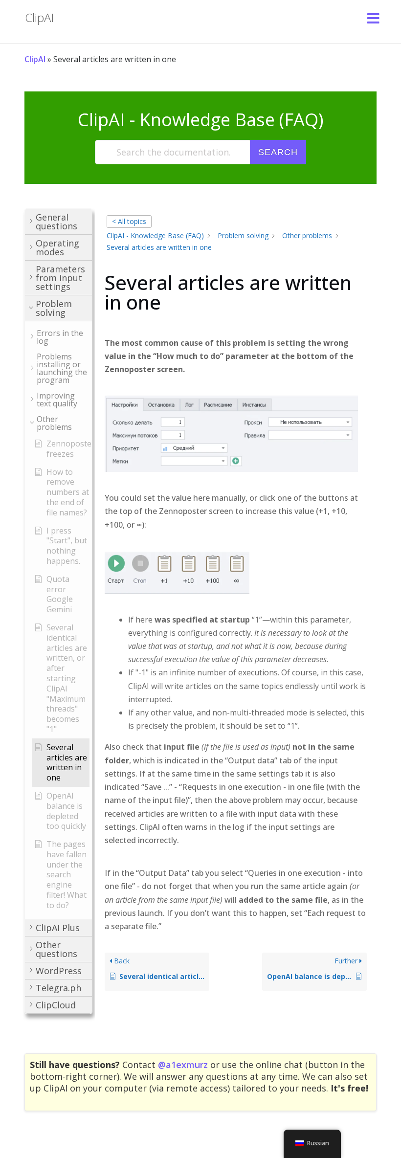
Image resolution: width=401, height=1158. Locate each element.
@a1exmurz (183, 1064)
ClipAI (34, 59)
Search (278, 152)
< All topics (129, 221)
